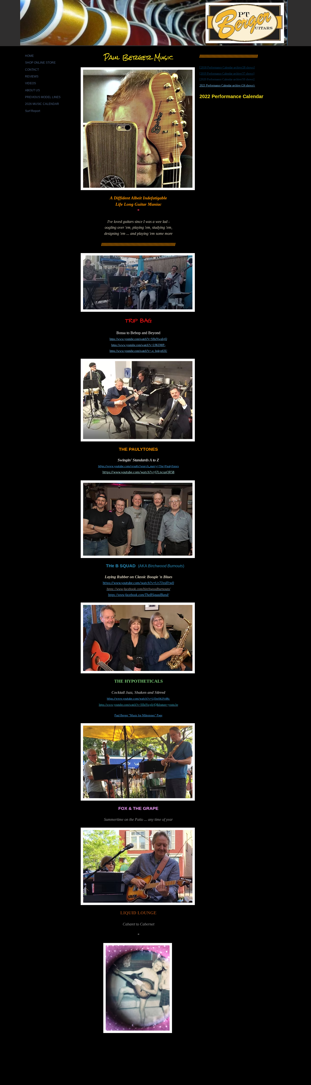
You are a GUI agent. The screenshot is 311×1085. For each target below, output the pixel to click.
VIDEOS (30, 83)
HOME (29, 56)
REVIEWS (31, 76)
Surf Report (32, 111)
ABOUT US (32, 90)
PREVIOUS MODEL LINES (42, 97)
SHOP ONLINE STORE (40, 62)
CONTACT (32, 69)
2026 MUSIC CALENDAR (42, 104)
